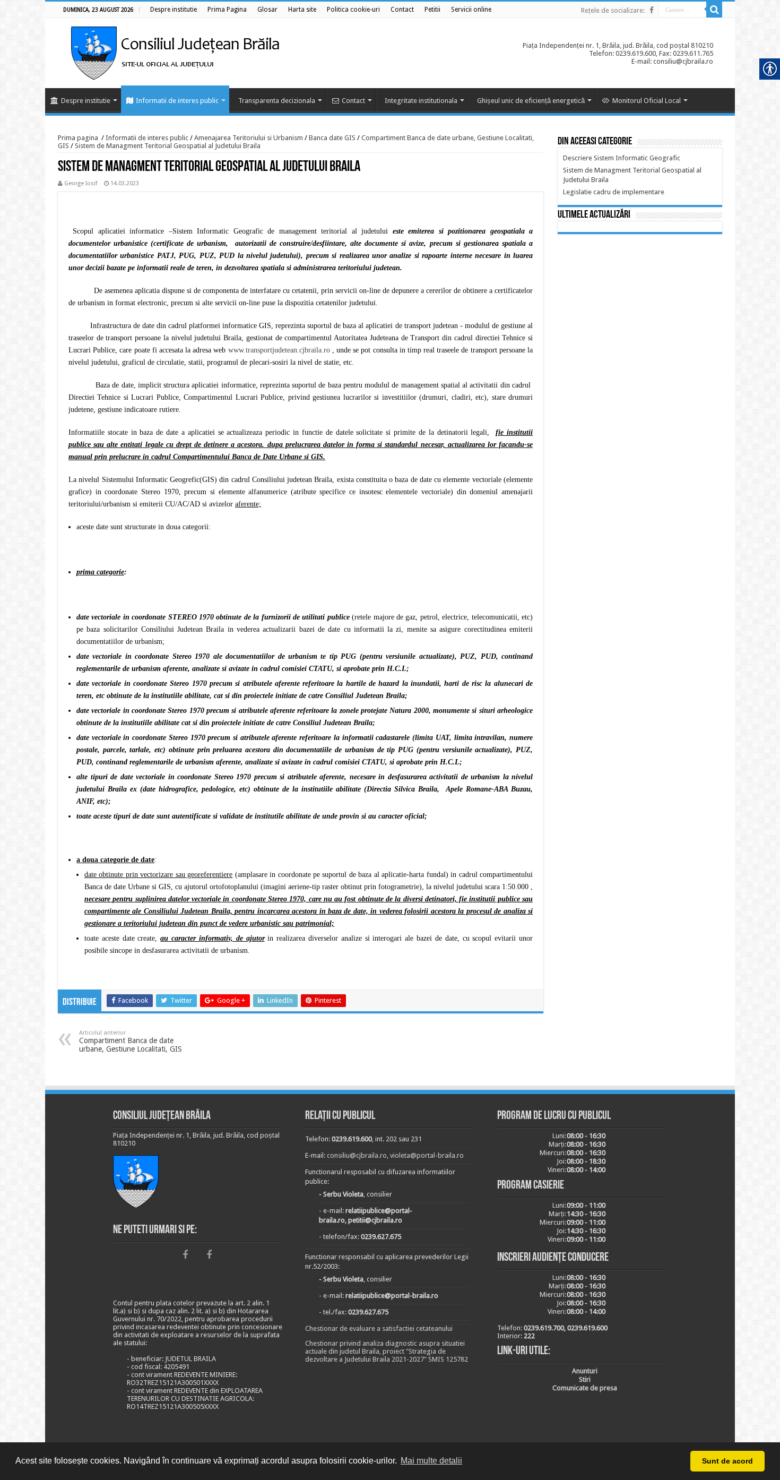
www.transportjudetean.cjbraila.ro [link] (279, 350)
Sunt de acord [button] (727, 1461)
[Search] (714, 10)
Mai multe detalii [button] (431, 1460)
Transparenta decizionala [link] (276, 101)
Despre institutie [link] (85, 101)
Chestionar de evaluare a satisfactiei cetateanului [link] (379, 1328)
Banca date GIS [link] (332, 138)
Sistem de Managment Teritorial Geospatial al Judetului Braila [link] (168, 146)
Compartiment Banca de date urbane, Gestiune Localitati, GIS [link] (130, 1041)
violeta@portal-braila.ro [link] (427, 1155)
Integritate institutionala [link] (421, 101)
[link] (173, 10)
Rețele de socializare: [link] (613, 10)
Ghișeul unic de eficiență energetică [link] (531, 101)
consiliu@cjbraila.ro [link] (357, 1155)
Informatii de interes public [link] (177, 101)
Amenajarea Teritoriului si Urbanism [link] (248, 138)
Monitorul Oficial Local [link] (646, 101)
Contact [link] (353, 101)
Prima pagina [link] (78, 138)
